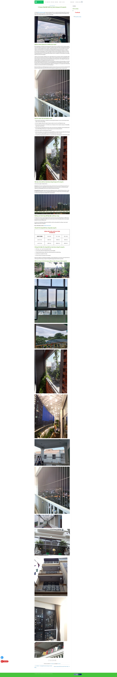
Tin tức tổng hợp (52, 5)
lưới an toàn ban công (41, 12)
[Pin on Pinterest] (54, 660)
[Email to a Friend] (52, 660)
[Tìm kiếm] (45, 2)
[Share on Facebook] (49, 660)
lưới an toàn (58, 663)
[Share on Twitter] (50, 660)
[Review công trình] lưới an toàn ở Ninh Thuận (61, 666)
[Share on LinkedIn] (55, 660)
